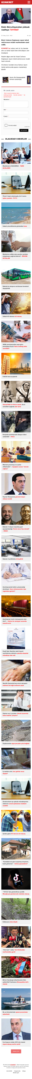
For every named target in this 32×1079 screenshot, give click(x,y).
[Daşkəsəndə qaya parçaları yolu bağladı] (16, 730)
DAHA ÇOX (16, 1051)
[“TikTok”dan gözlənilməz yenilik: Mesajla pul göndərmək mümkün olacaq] (16, 879)
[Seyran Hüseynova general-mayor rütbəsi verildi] (16, 484)
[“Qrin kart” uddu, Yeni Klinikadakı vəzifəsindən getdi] (16, 937)
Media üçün (16, 1072)
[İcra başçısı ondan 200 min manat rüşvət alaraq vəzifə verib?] (16, 1029)
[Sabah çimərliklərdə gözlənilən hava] (16, 213)
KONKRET (13, 1064)
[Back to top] (27, 1074)
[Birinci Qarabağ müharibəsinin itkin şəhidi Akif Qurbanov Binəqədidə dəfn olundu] (16, 967)
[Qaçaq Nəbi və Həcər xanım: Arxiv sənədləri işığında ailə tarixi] (16, 391)
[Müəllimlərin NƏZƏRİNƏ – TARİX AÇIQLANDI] (16, 153)
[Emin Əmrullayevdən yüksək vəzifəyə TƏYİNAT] (16, 16)
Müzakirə (6, 99)
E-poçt (5, 116)
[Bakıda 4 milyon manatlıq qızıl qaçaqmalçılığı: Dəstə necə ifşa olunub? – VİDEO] (16, 514)
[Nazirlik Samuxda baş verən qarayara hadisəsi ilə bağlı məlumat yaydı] (16, 670)
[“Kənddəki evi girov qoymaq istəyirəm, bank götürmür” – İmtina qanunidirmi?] (16, 849)
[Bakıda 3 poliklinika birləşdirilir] (16, 546)
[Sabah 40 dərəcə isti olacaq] (16, 303)
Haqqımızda (17, 1071)
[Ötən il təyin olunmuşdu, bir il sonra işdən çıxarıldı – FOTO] (16, 183)
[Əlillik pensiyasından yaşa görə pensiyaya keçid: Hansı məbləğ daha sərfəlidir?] (16, 331)
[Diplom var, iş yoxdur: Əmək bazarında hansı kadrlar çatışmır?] (16, 700)
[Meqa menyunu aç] (29, 2)
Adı (5, 109)
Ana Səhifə (9, 1071)
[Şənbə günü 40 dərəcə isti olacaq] (16, 821)
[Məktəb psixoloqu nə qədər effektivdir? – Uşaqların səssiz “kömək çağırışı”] (16, 452)
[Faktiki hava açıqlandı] (16, 363)
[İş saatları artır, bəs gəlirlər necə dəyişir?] (16, 758)
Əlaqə (24, 1071)
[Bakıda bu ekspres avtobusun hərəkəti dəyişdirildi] (16, 273)
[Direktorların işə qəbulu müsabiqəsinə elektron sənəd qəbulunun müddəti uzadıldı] (16, 788)
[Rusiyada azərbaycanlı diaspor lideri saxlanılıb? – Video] (16, 421)
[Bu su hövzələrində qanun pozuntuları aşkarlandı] (16, 999)
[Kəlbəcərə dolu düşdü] (16, 909)
